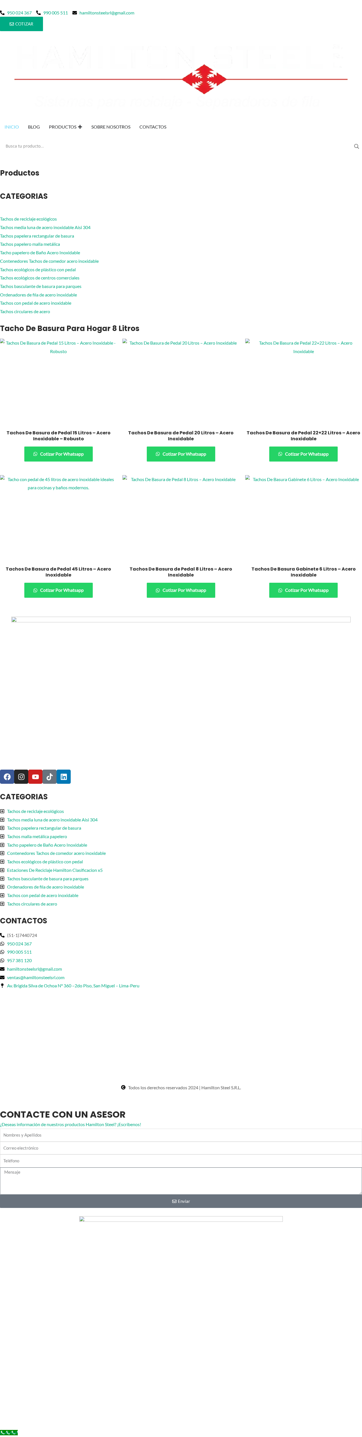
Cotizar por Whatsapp (61, 453)
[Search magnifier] (357, 146)
